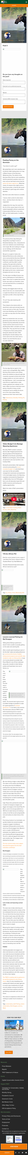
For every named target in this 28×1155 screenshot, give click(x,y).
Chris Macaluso (8, 631)
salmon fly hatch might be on (10, 183)
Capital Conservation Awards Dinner (13, 1080)
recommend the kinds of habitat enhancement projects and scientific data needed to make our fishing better (14, 656)
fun (7, 593)
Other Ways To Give (8, 1105)
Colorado (15, 397)
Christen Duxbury (9, 40)
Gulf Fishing (16, 1004)
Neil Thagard (8, 438)
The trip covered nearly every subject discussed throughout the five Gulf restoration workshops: (13, 845)
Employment (6, 1122)
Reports (4, 1069)
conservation (9, 1004)
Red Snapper (13, 1006)
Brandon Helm (8, 155)
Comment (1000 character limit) (10, 99)
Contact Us (5, 1129)
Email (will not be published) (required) (12, 86)
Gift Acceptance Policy (9, 1108)
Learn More (9, 1052)
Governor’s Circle (7, 1099)
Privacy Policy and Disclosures (11, 1116)
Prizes (10, 593)
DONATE (14, 5)
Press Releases (6, 1066)
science (20, 1006)
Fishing (20, 397)
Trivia (13, 593)
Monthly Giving (6, 1092)
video (8, 509)
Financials (5, 1125)
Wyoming (13, 509)
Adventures (9, 397)
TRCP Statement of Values (10, 1072)
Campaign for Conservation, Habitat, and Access (13, 1088)
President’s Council (8, 1095)
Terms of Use (6, 1119)
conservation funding (11, 507)
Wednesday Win (20, 593)
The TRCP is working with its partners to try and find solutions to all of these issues (13, 979)
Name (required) (6, 80)
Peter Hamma (8, 548)
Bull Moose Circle (7, 1102)
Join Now (14, 1147)
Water (4, 1008)
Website (5, 92)
